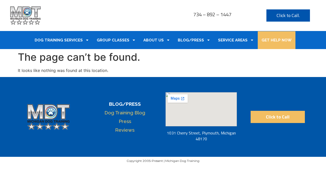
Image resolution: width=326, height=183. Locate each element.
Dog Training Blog (124, 112)
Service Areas (233, 40)
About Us (153, 40)
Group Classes (113, 40)
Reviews (124, 130)
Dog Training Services (59, 40)
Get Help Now (277, 40)
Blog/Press (191, 40)
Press (125, 121)
